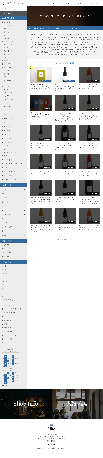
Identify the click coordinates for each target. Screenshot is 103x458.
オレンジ (4, 281)
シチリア (6, 96)
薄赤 (3, 288)
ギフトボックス (9, 171)
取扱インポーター (9, 312)
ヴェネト (6, 74)
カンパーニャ (8, 89)
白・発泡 (4, 266)
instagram (7, 343)
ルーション (7, 54)
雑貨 (5, 167)
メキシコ (7, 126)
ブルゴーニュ (8, 29)
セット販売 (8, 175)
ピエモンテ (7, 67)
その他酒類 (8, 142)
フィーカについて (59, 3)
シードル (6, 146)
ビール (6, 149)
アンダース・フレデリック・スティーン (73, 28)
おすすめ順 (59, 63)
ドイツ (6, 110)
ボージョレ (7, 32)
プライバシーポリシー (11, 335)
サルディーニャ (9, 93)
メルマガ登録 (8, 320)
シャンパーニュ (9, 25)
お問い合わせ (8, 327)
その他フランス (9, 60)
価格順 (66, 63)
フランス (7, 22)
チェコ (6, 114)
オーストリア (8, 118)
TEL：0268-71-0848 (45, 436)
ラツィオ (6, 86)
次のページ (73, 239)
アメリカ (7, 122)
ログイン (72, 3)
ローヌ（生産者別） (53, 28)
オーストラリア (9, 130)
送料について (83, 3)
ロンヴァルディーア (10, 70)
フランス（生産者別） (39, 28)
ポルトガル (8, 107)
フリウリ (6, 77)
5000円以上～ (6, 256)
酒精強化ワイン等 (7, 300)
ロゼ (3, 292)
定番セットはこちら (11, 179)
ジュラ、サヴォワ (9, 41)
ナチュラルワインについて (12, 309)
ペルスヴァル (8, 160)
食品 (5, 156)
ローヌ (6, 48)
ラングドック (8, 51)
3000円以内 (5, 245)
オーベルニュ (8, 44)
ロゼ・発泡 (5, 273)
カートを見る (96, 3)
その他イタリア (9, 99)
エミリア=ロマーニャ (10, 80)
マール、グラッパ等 (10, 152)
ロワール (6, 35)
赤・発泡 (4, 270)
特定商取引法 (8, 331)
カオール (6, 57)
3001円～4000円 (7, 249)
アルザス (6, 38)
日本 (5, 134)
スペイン (7, 103)
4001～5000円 (6, 252)
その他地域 (8, 138)
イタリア (7, 64)
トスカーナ (7, 83)
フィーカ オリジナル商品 (13, 164)
